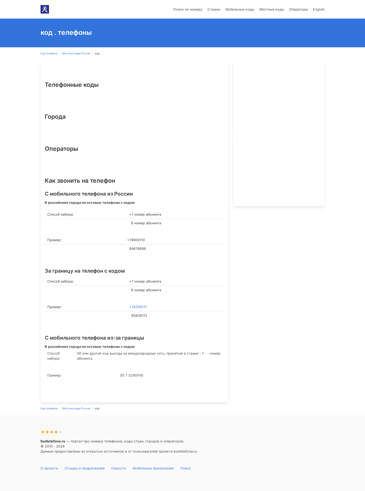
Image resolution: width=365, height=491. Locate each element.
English (318, 9)
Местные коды (271, 9)
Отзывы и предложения (85, 468)
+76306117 (138, 307)
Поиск (185, 468)
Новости (118, 468)
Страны (213, 9)
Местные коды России (76, 53)
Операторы (298, 9)
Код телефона (49, 53)
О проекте (49, 468)
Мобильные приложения (153, 468)
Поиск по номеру (187, 9)
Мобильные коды (239, 9)
